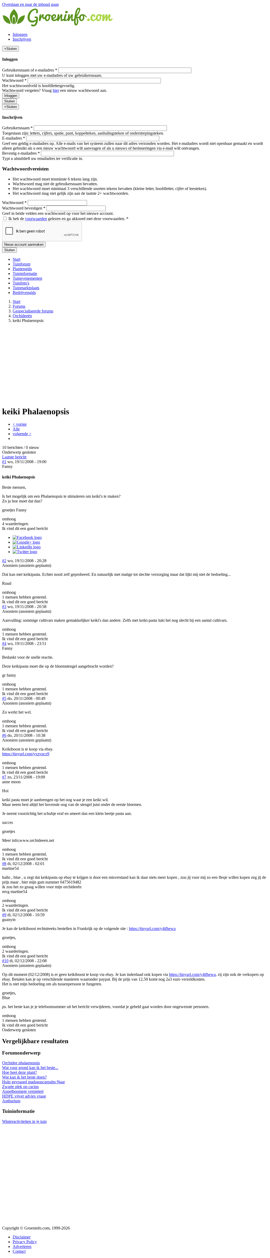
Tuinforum (21, 264)
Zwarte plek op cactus (20, 1086)
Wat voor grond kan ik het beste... (30, 1067)
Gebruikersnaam (17, 128)
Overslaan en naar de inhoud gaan (30, 4)
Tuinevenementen (27, 278)
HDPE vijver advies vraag (24, 1096)
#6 (4, 735)
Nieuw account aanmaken (24, 244)
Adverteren (22, 1246)
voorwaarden (36, 218)
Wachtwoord (14, 80)
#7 (4, 777)
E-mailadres (13, 138)
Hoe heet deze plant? (19, 1072)
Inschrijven (22, 39)
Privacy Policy (25, 1242)
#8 (4, 863)
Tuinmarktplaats (26, 288)
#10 (5, 960)
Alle (16, 429)
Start (16, 259)
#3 (4, 606)
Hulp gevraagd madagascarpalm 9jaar (33, 1082)
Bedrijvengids (24, 292)
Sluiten (9, 101)
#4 (4, 643)
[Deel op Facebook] (27, 537)
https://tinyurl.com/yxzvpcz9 (25, 754)
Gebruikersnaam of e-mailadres (29, 70)
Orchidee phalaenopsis (21, 1063)
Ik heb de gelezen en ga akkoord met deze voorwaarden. (67, 218)
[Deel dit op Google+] (26, 542)
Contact (19, 1251)
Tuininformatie (25, 273)
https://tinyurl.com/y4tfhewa (152, 928)
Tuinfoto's (21, 283)
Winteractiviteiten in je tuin (24, 1121)
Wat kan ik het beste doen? (24, 1077)
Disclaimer (22, 1237)
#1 (4, 461)
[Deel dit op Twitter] (25, 551)
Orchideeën (22, 316)
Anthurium (11, 1101)
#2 (4, 560)
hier (56, 90)
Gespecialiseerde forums (33, 311)
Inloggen (20, 34)
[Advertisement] (135, 364)
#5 (4, 698)
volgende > (22, 433)
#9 (4, 915)
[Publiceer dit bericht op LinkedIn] (27, 547)
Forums (19, 306)
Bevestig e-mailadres (21, 153)
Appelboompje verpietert (23, 1091)
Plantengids (22, 269)
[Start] (58, 25)
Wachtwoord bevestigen (23, 208)
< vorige (20, 424)
